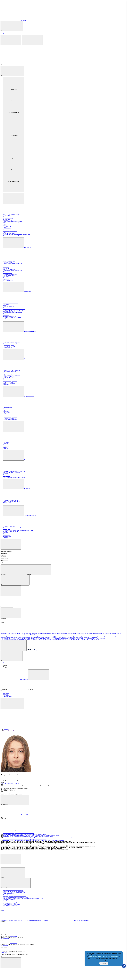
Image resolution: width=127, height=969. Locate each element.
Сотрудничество (7, 226)
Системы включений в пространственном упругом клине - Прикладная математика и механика (24, 839)
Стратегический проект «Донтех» (11, 371)
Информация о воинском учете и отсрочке (12, 312)
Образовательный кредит (9, 275)
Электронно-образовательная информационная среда (15, 309)
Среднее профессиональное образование (12, 263)
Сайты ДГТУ (23, 20)
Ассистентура (6, 276)
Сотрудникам (6, 444)
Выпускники (6, 446)
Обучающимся (14, 100)
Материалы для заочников (9, 311)
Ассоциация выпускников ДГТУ (10, 500)
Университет (13, 77)
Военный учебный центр (9, 269)
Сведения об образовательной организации (13, 221)
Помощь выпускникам (8, 503)
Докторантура (6, 378)
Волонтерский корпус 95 (8, 415)
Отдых (4, 474)
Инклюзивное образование (9, 229)
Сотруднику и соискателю (13, 181)
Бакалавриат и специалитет (9, 264)
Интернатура (6, 268)
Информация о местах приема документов (12, 270)
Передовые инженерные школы (10, 223)
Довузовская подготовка (8, 345)
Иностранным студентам (8, 306)
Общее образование (7, 262)
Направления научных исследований (11, 370)
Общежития (6, 271)
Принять (103, 963)
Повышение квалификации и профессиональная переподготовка (18, 530)
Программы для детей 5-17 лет (10, 346)
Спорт (4, 413)
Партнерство (6, 443)
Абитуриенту (6, 277)
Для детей (5, 473)
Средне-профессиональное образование (12, 343)
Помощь (5, 318)
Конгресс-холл (6, 476)
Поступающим (14, 89)
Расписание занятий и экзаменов (10, 303)
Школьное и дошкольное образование (11, 342)
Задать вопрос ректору (8, 218)
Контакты (5, 448)
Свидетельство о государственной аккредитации (14, 235)
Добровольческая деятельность (10, 417)
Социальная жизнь (7, 228)
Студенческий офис (7, 307)
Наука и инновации (13, 123)
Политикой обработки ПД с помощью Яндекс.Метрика (103, 956)
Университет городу (7, 220)
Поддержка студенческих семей (10, 319)
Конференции (6, 384)
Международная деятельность (13, 146)
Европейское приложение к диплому (11, 501)
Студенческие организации (9, 408)
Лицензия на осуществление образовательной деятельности (16, 234)
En (3, 33)
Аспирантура (6, 267)
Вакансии (5, 537)
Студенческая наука (7, 379)
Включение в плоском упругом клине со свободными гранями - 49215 (18, 833)
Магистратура (6, 265)
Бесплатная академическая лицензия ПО (12, 317)
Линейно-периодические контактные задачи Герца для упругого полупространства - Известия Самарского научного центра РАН (32, 835)
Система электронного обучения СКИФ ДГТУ (13, 310)
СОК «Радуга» (6, 412)
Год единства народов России (10, 419)
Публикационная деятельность (10, 381)
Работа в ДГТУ (6, 529)
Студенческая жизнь (14, 135)
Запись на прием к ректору (9, 233)
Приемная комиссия (7, 273)
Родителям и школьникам (13, 112)
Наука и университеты (8, 382)
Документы (5, 532)
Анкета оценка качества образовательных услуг (14, 477)
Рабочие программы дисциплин (10, 531)
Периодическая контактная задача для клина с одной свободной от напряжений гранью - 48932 (24, 834)
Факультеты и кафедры (32, 920)
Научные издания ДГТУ (8, 376)
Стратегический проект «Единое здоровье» (13, 372)
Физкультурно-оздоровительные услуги (12, 472)
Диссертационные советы (9, 377)
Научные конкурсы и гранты (9, 383)
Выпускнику (13, 169)
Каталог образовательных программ (11, 258)
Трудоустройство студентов (9, 316)
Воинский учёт (6, 535)
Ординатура (6, 279)
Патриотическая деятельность (10, 418)
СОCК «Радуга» (7, 232)
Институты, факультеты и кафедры (11, 214)
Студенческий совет (7, 407)
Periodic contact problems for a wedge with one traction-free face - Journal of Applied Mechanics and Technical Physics (28, 836)
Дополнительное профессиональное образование (14, 471)
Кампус (5, 305)
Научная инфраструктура (9, 374)
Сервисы (5, 227)
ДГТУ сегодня (6, 219)
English (4, 662)
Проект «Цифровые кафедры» (10, 231)
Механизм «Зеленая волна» (9, 260)
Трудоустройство (7, 502)
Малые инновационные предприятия (11, 375)
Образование (6, 304)
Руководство (6, 216)
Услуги (13, 158)
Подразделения (6, 215)
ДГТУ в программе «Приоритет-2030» (12, 222)
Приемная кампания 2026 (9, 261)
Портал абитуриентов (8, 280)
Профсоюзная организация (9, 414)
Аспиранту (5, 313)
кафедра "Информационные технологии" (10, 783)
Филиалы (5, 225)
